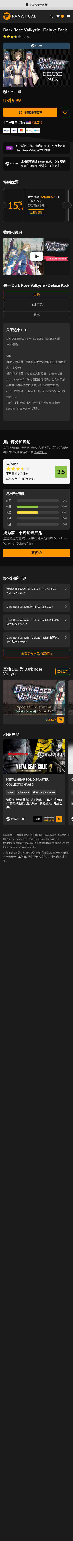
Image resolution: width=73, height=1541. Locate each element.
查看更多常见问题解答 (36, 653)
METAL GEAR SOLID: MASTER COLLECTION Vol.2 (27, 781)
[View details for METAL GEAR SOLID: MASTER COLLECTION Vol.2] (34, 756)
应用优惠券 (36, 212)
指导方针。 (40, 452)
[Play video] (36, 256)
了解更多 (54, 165)
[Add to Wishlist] (65, 112)
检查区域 (37, 122)
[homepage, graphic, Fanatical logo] (19, 16)
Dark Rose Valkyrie (27, 150)
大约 (36, 294)
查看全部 (62, 671)
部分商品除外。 (37, 205)
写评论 (36, 553)
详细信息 (36, 304)
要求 (36, 314)
